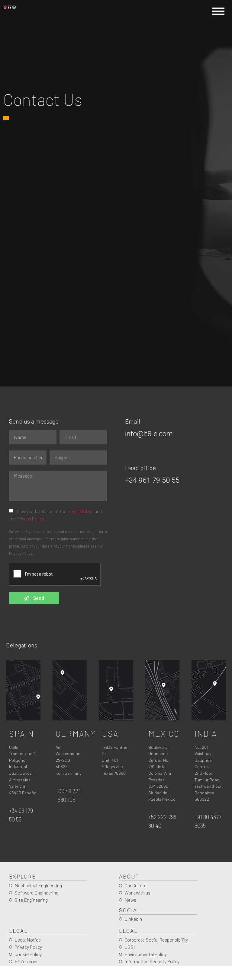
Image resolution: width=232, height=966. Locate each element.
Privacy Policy (30, 518)
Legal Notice (80, 511)
